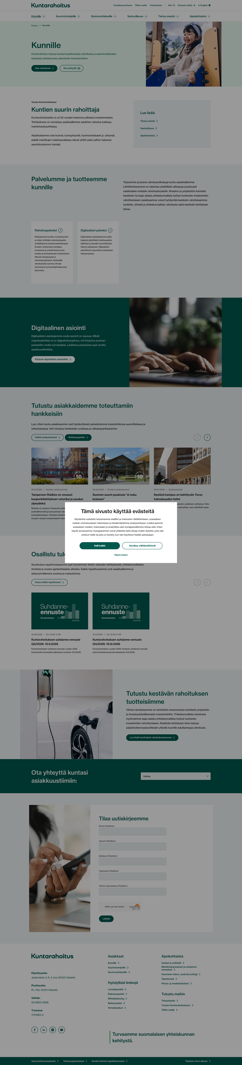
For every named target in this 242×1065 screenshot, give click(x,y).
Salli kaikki (99, 545)
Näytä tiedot (121, 554)
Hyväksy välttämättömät (142, 545)
